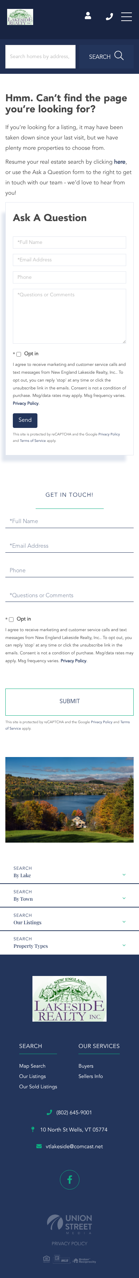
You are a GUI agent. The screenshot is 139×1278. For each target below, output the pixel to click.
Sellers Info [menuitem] (90, 1076)
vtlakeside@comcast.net (74, 1147)
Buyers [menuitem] (85, 1066)
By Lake (22, 875)
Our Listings (27, 922)
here (119, 162)
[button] (106, 56)
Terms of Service (33, 441)
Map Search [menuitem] (32, 1066)
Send (25, 420)
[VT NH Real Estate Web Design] (69, 1224)
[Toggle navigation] (126, 16)
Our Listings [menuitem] (32, 1076)
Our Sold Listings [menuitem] (38, 1087)
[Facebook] (69, 1180)
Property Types (31, 945)
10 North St (72, 1130)
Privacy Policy (25, 404)
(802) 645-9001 (110, 16)
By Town (23, 898)
